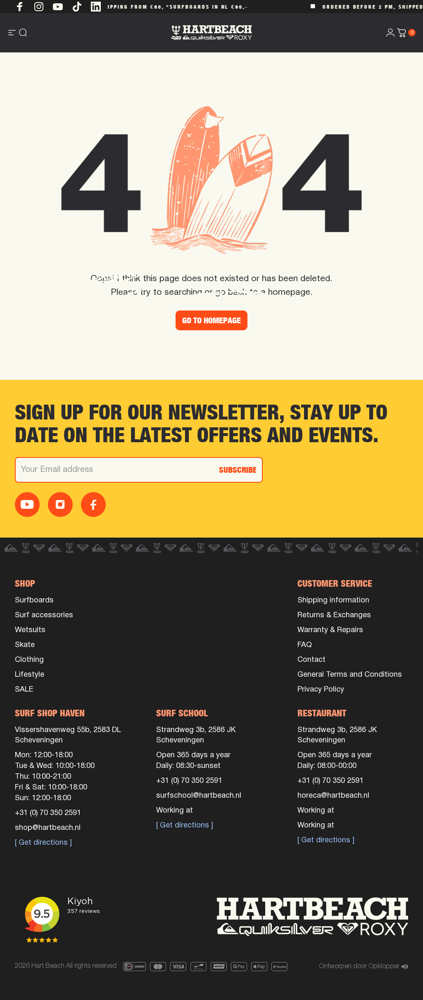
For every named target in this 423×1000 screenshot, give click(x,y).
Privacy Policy (320, 689)
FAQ (304, 645)
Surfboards (34, 600)
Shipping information (333, 600)
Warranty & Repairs (330, 630)
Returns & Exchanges (334, 615)
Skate (25, 645)
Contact (311, 660)
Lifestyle (29, 674)
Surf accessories (44, 615)
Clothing (29, 660)
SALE (24, 689)
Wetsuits (30, 630)
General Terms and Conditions (349, 674)
